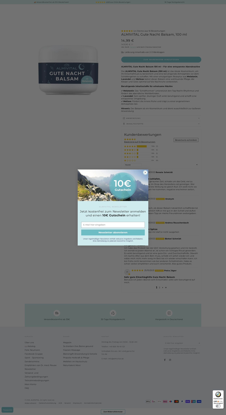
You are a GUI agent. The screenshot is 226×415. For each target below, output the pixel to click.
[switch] (218, 406)
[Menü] (222, 391)
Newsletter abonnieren (113, 232)
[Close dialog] (145, 172)
